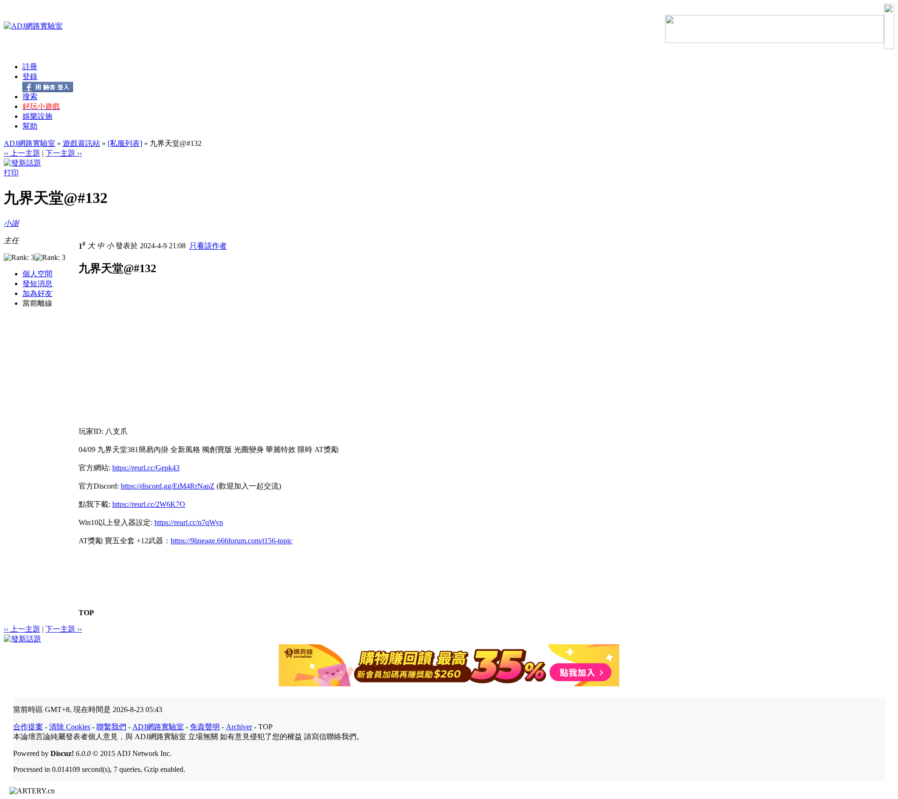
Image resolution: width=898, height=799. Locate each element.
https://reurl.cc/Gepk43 (146, 468)
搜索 (29, 97)
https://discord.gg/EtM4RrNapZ (168, 486)
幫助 (29, 126)
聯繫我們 (111, 727)
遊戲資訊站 (81, 143)
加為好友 (37, 293)
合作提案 (28, 727)
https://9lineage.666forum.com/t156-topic (231, 541)
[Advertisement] (157, 361)
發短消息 (37, 284)
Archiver (239, 727)
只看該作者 (208, 246)
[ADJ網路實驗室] (33, 26)
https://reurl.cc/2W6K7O (148, 504)
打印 (11, 173)
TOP (86, 613)
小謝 (11, 223)
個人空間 (37, 274)
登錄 (29, 76)
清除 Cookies (69, 727)
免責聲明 (205, 727)
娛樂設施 (37, 116)
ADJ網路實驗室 (29, 143)
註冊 (29, 67)
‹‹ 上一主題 (22, 153)
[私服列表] (125, 143)
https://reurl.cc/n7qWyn (188, 522)
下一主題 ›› (63, 153)
